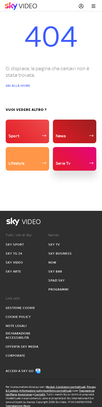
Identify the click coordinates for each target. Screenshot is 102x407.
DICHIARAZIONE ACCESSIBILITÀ (18, 335)
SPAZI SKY (56, 280)
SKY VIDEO (14, 262)
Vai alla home (18, 85)
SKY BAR (55, 271)
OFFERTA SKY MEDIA (22, 346)
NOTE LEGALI (16, 326)
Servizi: (54, 235)
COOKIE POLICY (18, 317)
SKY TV (54, 244)
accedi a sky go (20, 371)
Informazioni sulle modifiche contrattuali (45, 390)
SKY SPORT (15, 244)
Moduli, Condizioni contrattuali (66, 387)
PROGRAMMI (58, 289)
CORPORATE (15, 355)
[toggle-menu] (93, 6)
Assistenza (25, 394)
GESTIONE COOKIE (20, 308)
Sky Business (60, 253)
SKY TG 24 (14, 253)
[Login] (81, 6)
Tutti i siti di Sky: (19, 235)
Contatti (40, 394)
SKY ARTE (13, 271)
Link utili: (13, 298)
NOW (52, 262)
